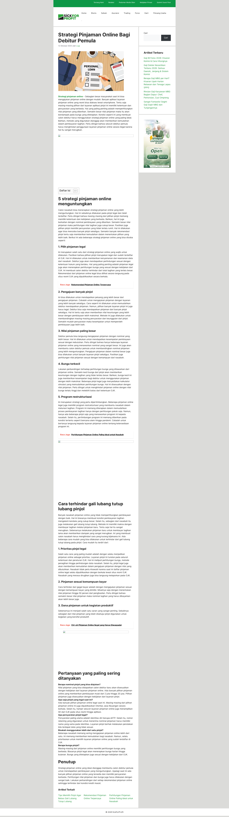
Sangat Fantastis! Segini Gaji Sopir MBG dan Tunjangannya (155, 105)
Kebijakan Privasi (146, 2)
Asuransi (115, 13)
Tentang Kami (99, 2)
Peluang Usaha (159, 13)
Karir (147, 13)
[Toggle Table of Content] (74, 191)
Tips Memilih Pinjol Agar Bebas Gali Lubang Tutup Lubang (69, 798)
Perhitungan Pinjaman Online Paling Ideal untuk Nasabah (121, 798)
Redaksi (111, 2)
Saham (104, 13)
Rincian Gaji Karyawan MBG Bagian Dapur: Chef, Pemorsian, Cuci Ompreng (157, 94)
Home (83, 13)
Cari (146, 33)
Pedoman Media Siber (127, 2)
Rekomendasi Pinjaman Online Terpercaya (95, 797)
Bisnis (93, 13)
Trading (127, 13)
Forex (137, 13)
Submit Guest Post (164, 2)
